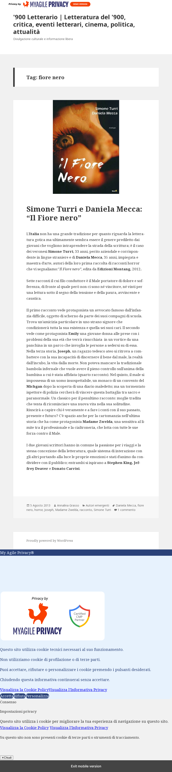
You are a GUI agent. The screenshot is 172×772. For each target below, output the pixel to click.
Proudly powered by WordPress (49, 541)
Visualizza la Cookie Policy (24, 689)
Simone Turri (102, 510)
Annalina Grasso (68, 505)
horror (38, 510)
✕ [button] (1, 558)
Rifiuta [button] (20, 695)
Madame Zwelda (66, 510)
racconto (86, 510)
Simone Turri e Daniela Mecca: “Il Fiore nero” (84, 213)
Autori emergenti (97, 505)
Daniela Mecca (126, 505)
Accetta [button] (7, 695)
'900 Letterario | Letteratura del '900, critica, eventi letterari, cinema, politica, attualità (74, 24)
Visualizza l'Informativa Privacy (78, 689)
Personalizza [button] (37, 695)
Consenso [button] (8, 701)
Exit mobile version (86, 766)
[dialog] (86, 624)
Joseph (48, 510)
